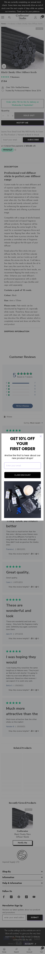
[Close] (41, 436)
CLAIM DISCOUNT (22, 475)
